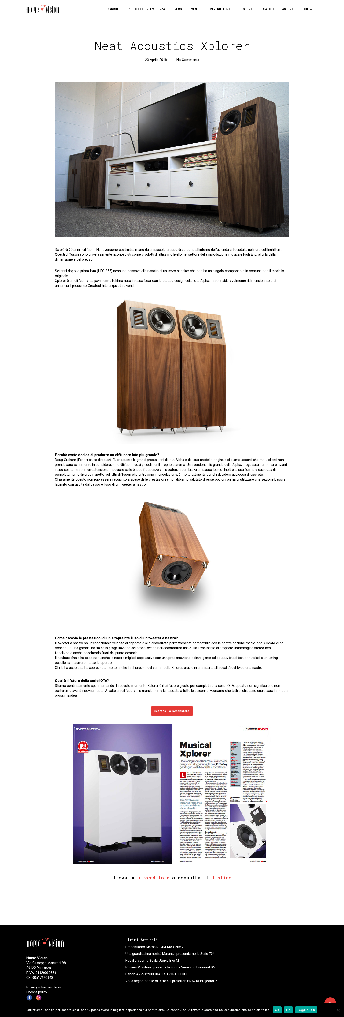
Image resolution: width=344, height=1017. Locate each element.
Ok (277, 1010)
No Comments (187, 60)
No (288, 1010)
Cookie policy (36, 992)
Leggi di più (306, 1010)
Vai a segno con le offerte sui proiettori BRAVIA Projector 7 (171, 981)
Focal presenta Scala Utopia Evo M (152, 960)
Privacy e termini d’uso (43, 987)
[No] (338, 1010)
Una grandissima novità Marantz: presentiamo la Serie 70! (169, 954)
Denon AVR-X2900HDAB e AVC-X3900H (156, 974)
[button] (172, 711)
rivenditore (154, 878)
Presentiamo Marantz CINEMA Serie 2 (154, 947)
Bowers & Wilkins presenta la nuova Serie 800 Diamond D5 (170, 967)
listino (221, 878)
